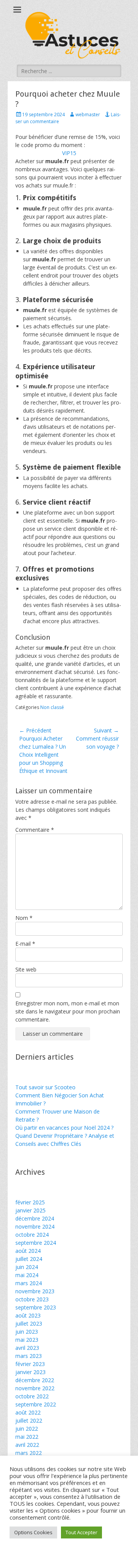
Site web (25, 969)
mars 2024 (28, 1283)
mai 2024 (26, 1275)
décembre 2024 (34, 1218)
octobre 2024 (32, 1234)
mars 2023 (28, 1355)
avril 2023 (27, 1347)
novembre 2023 (34, 1291)
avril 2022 (27, 1444)
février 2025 (30, 1202)
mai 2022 (26, 1436)
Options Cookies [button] (33, 1532)
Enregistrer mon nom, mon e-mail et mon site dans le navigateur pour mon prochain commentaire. (67, 1011)
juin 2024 (26, 1267)
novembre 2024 (34, 1226)
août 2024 (28, 1250)
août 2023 (28, 1315)
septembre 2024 (35, 1242)
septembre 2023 (35, 1307)
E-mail (25, 943)
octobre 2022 (32, 1396)
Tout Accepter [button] (81, 1532)
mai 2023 (26, 1339)
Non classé (52, 707)
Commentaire (34, 829)
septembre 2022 (35, 1404)
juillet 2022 (28, 1420)
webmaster (88, 114)
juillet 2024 (28, 1258)
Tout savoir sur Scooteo (45, 1087)
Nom (24, 917)
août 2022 (28, 1412)
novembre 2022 (34, 1388)
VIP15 (69, 153)
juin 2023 (26, 1331)
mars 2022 (28, 1452)
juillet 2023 (28, 1323)
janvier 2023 (30, 1372)
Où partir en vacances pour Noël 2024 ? (64, 1127)
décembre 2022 (34, 1380)
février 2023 (30, 1364)
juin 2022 (26, 1428)
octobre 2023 (32, 1299)
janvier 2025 (30, 1210)
